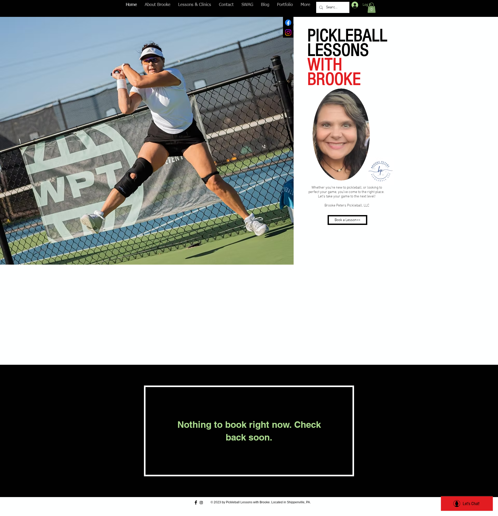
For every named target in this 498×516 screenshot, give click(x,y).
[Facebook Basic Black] (196, 502)
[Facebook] (288, 22)
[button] (371, 8)
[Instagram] (288, 32)
